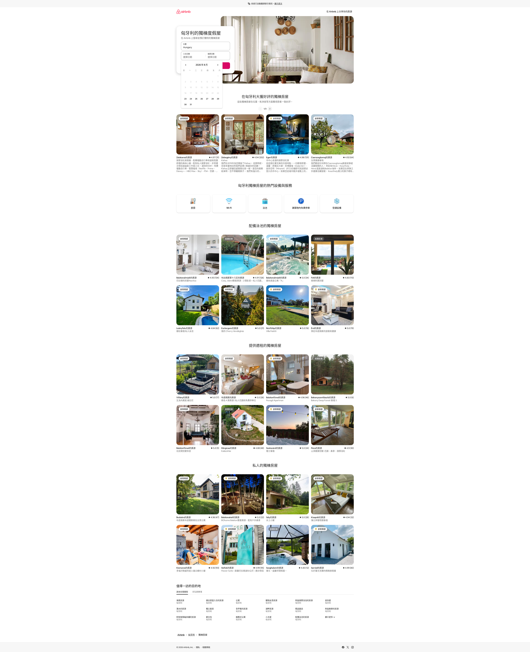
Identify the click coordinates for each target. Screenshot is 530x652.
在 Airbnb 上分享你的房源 (339, 11)
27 (207, 99)
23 (185, 99)
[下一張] (270, 109)
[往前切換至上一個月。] (186, 65)
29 (218, 99)
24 (191, 99)
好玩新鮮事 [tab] (197, 592)
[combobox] (205, 47)
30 (185, 104)
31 (191, 104)
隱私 (198, 647)
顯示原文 (278, 3)
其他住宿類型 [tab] (182, 592)
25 (196, 99)
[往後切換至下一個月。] (218, 65)
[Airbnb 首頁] (183, 11)
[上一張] (260, 109)
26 (201, 99)
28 (212, 99)
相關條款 (206, 647)
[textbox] (193, 57)
